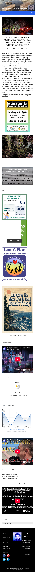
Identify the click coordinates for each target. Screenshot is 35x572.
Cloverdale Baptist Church (9, 474)
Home (4, 533)
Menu (31, 12)
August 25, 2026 (26, 542)
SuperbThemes (17, 569)
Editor (26, 49)
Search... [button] (5, 552)
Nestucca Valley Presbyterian (10, 476)
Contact (5, 542)
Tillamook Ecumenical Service (10, 478)
